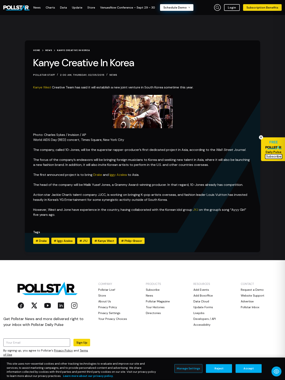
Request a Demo (252, 290)
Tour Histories (155, 307)
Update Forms (203, 307)
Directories (153, 313)
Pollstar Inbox (250, 307)
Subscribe (153, 290)
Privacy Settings (109, 313)
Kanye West (42, 87)
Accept (248, 368)
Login (232, 7)
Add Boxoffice (203, 295)
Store (102, 295)
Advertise (247, 301)
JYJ (195, 209)
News (113, 75)
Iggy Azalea (118, 175)
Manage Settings (188, 368)
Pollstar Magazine (158, 301)
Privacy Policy (63, 350)
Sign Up (81, 342)
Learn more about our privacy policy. (88, 376)
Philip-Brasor (131, 241)
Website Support (252, 295)
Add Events (201, 290)
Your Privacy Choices (112, 319)
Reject (218, 368)
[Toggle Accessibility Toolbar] (276, 371)
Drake (97, 175)
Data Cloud (201, 301)
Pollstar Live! (106, 290)
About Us (104, 301)
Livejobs (198, 313)
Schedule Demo (175, 7)
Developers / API (204, 319)
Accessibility (202, 325)
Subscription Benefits (262, 7)
